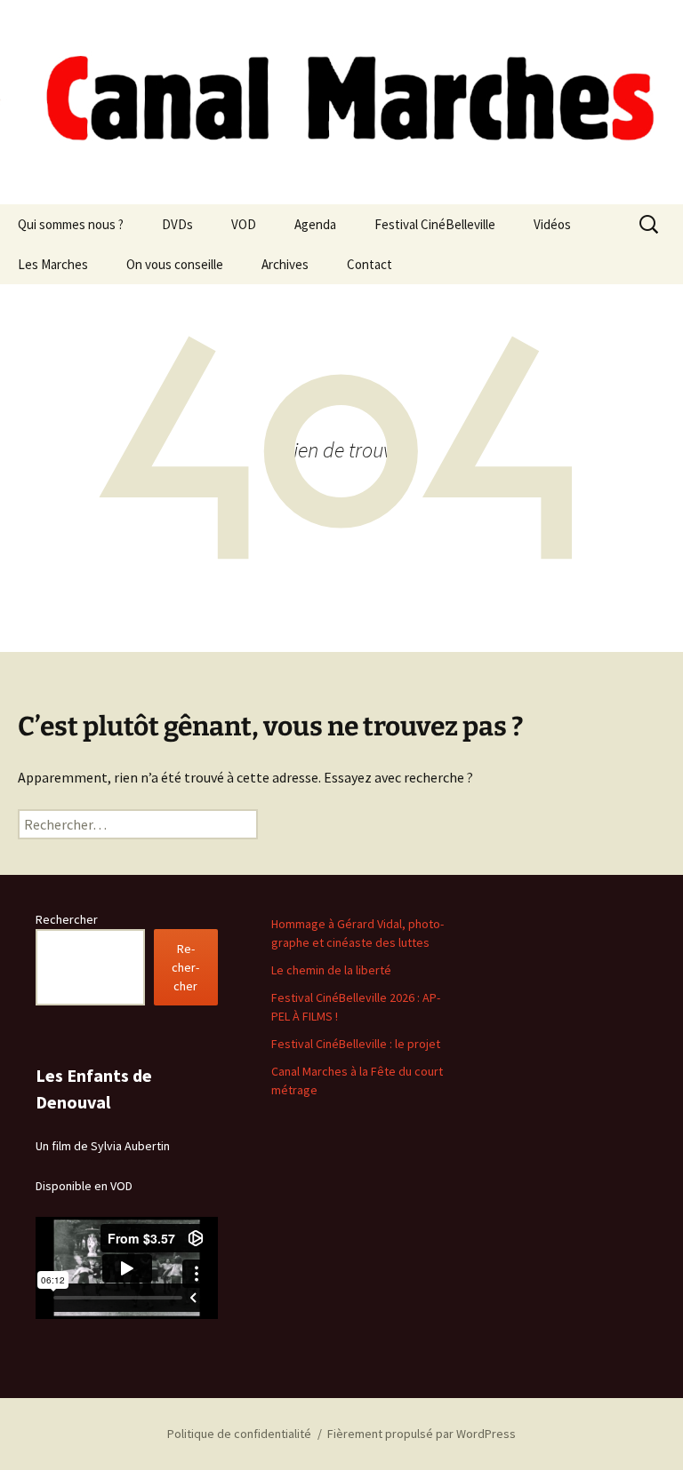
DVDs (177, 224)
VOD (243, 224)
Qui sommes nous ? (71, 224)
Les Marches (53, 264)
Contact (369, 264)
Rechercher (67, 919)
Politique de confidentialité (239, 1434)
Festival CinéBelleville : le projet (355, 1044)
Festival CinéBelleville (434, 224)
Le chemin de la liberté (331, 970)
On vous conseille (174, 264)
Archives (285, 264)
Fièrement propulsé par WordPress (421, 1434)
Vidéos (552, 224)
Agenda (315, 224)
